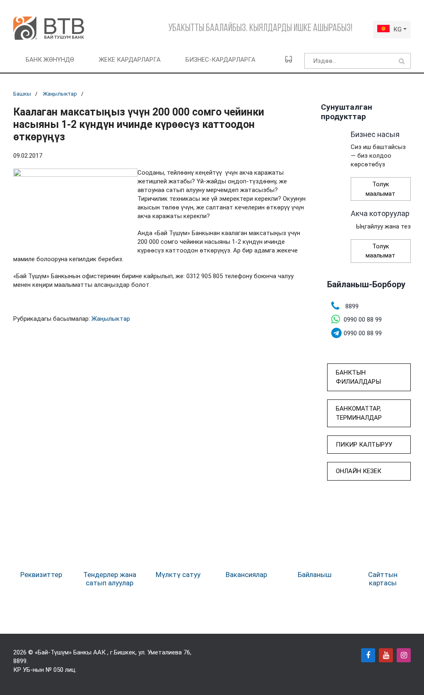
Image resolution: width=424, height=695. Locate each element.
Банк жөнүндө (50, 59)
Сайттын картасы (383, 578)
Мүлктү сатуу (178, 574)
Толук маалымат (380, 188)
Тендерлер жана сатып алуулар (109, 578)
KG (398, 29)
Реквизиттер (41, 574)
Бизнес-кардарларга (220, 59)
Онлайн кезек (358, 471)
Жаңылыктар (60, 94)
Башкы (22, 94)
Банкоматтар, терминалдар (359, 413)
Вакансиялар (246, 574)
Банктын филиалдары (358, 377)
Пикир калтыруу (364, 444)
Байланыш (315, 574)
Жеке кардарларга (130, 59)
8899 (19, 661)
